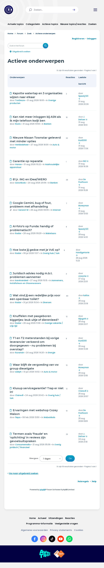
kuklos (86, 295)
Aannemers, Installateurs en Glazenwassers (36, 282)
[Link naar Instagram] (43, 539)
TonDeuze (20, 100)
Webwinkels (49, 417)
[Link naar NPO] (59, 554)
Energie (51, 352)
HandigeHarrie (82, 252)
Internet (57, 210)
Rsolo (18, 124)
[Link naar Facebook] (34, 539)
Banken (47, 124)
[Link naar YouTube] (60, 539)
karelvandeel (21, 280)
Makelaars (51, 233)
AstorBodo (20, 182)
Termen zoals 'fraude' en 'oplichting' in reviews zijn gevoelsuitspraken (29, 437)
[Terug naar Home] (8, 9)
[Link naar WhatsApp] (69, 539)
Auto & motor (50, 371)
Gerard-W (23, 210)
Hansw (18, 164)
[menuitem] (83, 481)
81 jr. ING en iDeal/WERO (30, 179)
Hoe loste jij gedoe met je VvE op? (36, 249)
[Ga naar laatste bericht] (79, 98)
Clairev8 (19, 395)
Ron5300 (82, 140)
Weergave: (34, 458)
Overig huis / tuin (51, 253)
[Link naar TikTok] (52, 539)
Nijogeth (82, 319)
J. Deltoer (81, 118)
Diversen (47, 302)
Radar (18, 233)
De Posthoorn (83, 180)
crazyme (82, 276)
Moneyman (83, 205)
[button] (74, 10)
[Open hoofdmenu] (95, 9)
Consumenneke (23, 444)
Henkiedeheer (22, 144)
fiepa (17, 417)
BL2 (84, 161)
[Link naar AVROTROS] (44, 554)
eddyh (18, 371)
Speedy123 (83, 96)
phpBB (43, 489)
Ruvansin (19, 352)
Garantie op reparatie (28, 161)
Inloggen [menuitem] (91, 38)
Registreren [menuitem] (78, 38)
